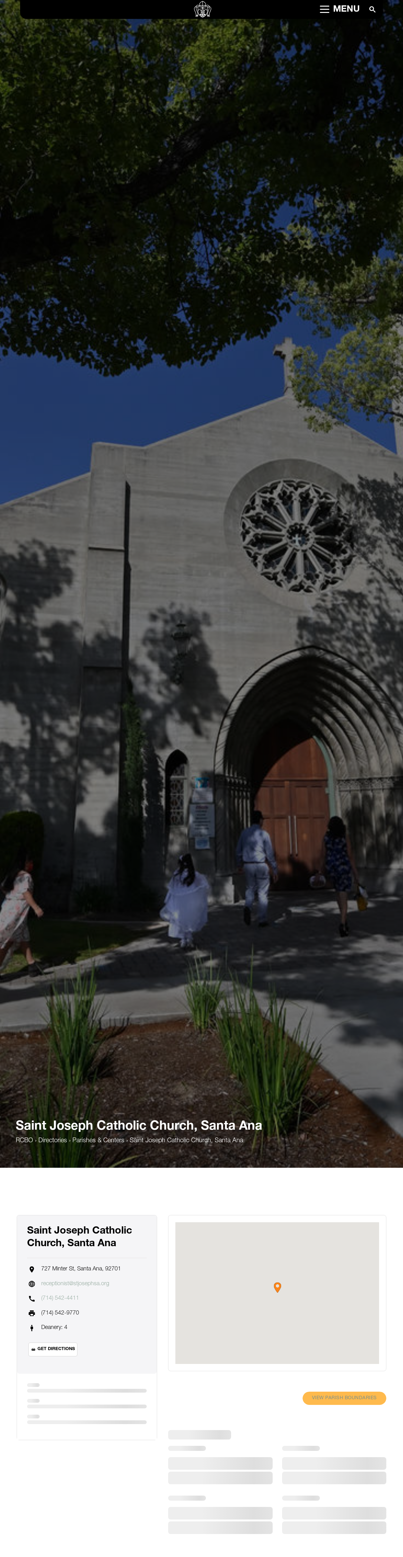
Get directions (56, 1349)
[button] (277, 1287)
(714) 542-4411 (60, 1298)
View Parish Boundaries (344, 1398)
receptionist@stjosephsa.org (75, 1284)
